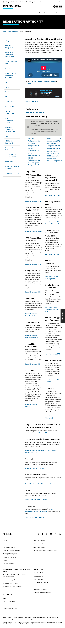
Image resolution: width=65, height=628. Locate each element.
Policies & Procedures (9, 557)
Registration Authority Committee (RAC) (45, 550)
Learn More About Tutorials (34, 468)
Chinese (33, 81)
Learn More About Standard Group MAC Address (52, 309)
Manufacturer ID (10, 106)
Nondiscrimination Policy (39, 617)
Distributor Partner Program (11, 550)
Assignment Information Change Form (9, 55)
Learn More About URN (52, 195)
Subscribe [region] (63, 316)
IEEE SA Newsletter (9, 601)
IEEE (14, 2)
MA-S (7, 92)
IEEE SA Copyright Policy (31, 619)
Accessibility (28, 617)
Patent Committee (39, 586)
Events (5, 605)
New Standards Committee (41, 582)
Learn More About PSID (52, 254)
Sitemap (10, 617)
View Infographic (30, 101)
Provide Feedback (8, 563)
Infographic (9, 41)
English (40, 81)
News (4, 598)
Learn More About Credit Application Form (39, 484)
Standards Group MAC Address (10, 149)
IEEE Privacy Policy (7, 619)
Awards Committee (39, 547)
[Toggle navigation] (5, 13)
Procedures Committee (40, 589)
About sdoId (9, 162)
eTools (60, 2)
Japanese (47, 81)
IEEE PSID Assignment (54, 148)
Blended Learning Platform (11, 580)
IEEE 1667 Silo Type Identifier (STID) (11, 156)
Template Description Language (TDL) (10, 129)
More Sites (40, 2)
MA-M (7, 87)
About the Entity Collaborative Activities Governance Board (14, 576)
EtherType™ (9, 102)
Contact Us (6, 560)
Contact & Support (18, 617)
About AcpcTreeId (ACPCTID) (11, 167)
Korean (53, 81)
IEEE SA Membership (9, 547)
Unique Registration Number (9, 120)
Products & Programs (13, 31)
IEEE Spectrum (33, 2)
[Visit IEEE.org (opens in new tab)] (7, 534)
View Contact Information (33, 517)
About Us (5, 544)
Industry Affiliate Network (10, 583)
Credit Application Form (11, 63)
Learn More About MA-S (33, 264)
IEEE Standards (23, 2)
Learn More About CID (32, 292)
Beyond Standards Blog (10, 608)
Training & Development (10, 554)
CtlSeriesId (8, 173)
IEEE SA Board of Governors (44, 433)
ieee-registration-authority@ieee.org (39, 510)
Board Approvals (38, 576)
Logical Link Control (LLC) (9, 112)
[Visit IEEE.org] (57, 6)
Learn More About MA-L (33, 201)
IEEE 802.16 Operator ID (9, 142)
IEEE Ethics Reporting (52, 617)
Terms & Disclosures (18, 619)
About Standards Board (40, 573)
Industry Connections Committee (12, 586)
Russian (28, 83)
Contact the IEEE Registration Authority (10, 75)
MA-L (6, 82)
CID (6, 97)
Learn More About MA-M (33, 231)
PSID (6, 136)
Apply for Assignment (9, 47)
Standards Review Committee (42, 592)
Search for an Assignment (33, 112)
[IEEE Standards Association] (12, 7)
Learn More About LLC (32, 364)
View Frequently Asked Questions (36, 499)
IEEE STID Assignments (54, 161)
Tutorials (8, 68)
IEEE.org (7, 2)
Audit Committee (38, 579)
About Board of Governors (41, 544)
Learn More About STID (52, 354)
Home (4, 31)
